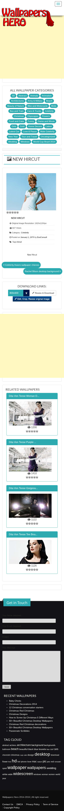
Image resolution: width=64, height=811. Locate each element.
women (52, 774)
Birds (53, 106)
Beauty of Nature (15, 106)
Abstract (22, 95)
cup (21, 755)
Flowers (46, 116)
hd (14, 760)
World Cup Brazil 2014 (44, 141)
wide (10, 774)
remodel (58, 762)
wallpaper (17, 767)
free (9, 762)
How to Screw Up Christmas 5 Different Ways (31, 717)
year (4, 778)
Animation (47, 95)
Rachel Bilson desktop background (42, 271)
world (57, 774)
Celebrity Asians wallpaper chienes (22, 265)
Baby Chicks (15, 701)
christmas (15, 755)
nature (39, 762)
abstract (5, 745)
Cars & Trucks (34, 111)
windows (37, 774)
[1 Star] (7, 212)
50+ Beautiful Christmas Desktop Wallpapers (31, 721)
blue (36, 749)
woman (45, 774)
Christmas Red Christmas (21, 710)
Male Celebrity (47, 131)
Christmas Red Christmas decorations (27, 724)
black (30, 749)
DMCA (19, 804)
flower (5, 761)
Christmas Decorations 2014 (23, 704)
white (4, 774)
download (55, 755)
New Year (13, 136)
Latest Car (14, 131)
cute (25, 755)
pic (44, 761)
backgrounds (49, 745)
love (29, 761)
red (52, 761)
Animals (34, 95)
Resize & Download (44, 293)
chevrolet (6, 755)
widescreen (23, 773)
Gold (22, 126)
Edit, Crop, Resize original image (33, 299)
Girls (14, 126)
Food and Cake (16, 121)
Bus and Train (17, 111)
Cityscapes (32, 116)
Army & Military (35, 101)
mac (34, 761)
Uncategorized (48, 136)
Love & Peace (30, 131)
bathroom (6, 749)
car (51, 749)
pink (48, 762)
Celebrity (49, 111)
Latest (49, 126)
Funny (31, 121)
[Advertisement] (32, 47)
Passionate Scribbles (19, 731)
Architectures (17, 101)
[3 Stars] (12, 212)
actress (13, 745)
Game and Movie (46, 121)
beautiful (23, 749)
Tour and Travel (29, 136)
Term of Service (50, 804)
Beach (49, 101)
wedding (51, 768)
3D (13, 95)
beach (15, 749)
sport (4, 768)
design (30, 755)
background (37, 745)
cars (56, 749)
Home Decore (35, 126)
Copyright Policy (12, 807)
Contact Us (7, 804)
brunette (42, 749)
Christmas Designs (18, 714)
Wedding (12, 141)
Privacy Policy (33, 804)
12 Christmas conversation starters (26, 707)
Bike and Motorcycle (38, 106)
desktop (42, 754)
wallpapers (36, 768)
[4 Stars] (15, 212)
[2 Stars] (10, 212)
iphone (24, 762)
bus (48, 749)
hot (18, 761)
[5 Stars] (17, 212)
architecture (24, 745)
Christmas (19, 116)
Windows (25, 141)
